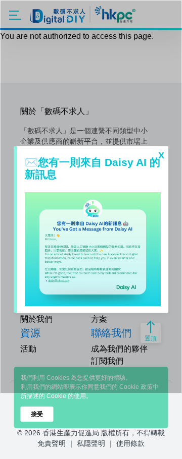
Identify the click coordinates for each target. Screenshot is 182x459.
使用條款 (130, 443)
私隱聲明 (91, 443)
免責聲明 (51, 443)
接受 (37, 414)
